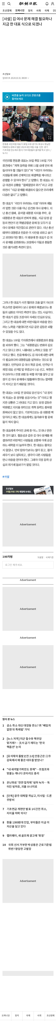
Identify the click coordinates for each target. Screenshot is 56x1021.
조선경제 (50, 1015)
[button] (3, 4)
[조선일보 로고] (28, 4)
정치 (17, 1015)
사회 (39, 1015)
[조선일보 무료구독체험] (28, 490)
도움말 (40, 557)
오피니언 (5, 1015)
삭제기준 (50, 557)
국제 (28, 1015)
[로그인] (52, 4)
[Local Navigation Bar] (3, 4)
